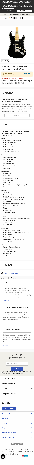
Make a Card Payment (9, 432)
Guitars (6, 23)
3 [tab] (15, 61)
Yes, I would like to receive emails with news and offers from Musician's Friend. (17, 372)
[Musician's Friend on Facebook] (12, 444)
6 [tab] (19, 61)
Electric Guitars (13, 23)
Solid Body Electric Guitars (24, 23)
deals (18, 14)
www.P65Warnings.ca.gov (11, 273)
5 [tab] (18, 61)
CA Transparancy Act (7, 453)
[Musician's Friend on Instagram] (21, 444)
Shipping (5, 418)
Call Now (10, 408)
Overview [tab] (8, 92)
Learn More (6, 300)
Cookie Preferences (9, 8)
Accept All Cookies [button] (25, 10)
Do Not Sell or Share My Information (11, 449)
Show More (17, 115)
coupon (23, 14)
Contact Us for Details (8, 323)
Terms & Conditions (17, 451)
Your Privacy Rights (28, 451)
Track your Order (7, 414)
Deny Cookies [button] (9, 10)
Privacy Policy (16, 2)
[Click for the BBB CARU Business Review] (25, 456)
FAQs (3, 428)
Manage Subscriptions (9, 437)
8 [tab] (21, 61)
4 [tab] (17, 61)
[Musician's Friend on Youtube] (18, 444)
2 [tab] (14, 61)
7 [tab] (20, 61)
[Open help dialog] (3, 456)
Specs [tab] (6, 124)
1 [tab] (13, 61)
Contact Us (5, 345)
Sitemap (16, 453)
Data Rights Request (26, 449)
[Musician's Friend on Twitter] (15, 444)
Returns (4, 423)
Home (1, 23)
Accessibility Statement (26, 453)
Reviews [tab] (7, 264)
